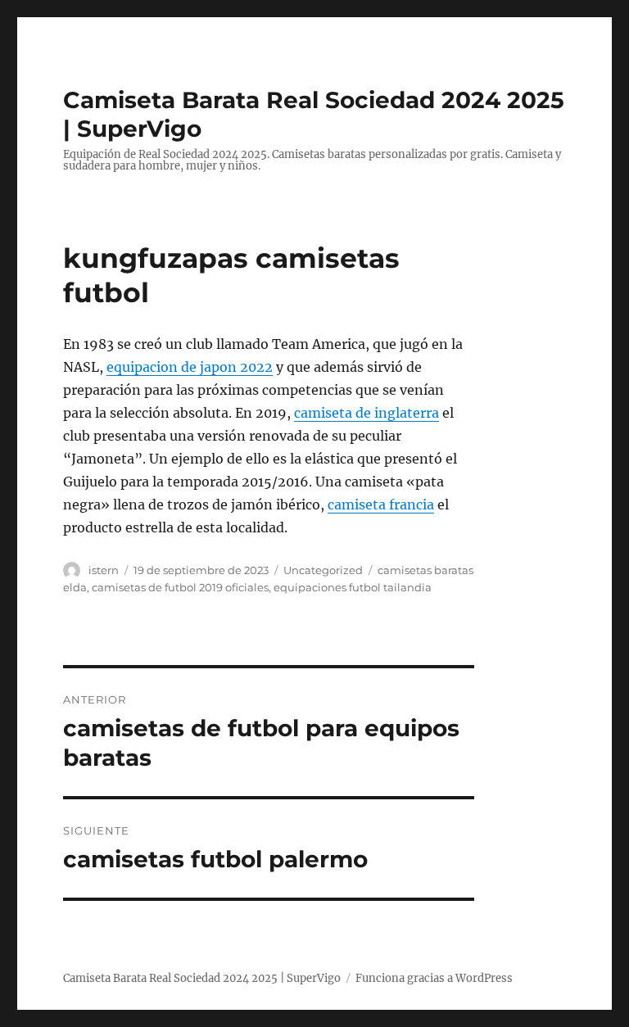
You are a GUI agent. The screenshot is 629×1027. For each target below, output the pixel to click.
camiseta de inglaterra (366, 413)
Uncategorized (323, 570)
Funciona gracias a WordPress (434, 978)
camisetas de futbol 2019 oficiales (180, 587)
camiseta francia (381, 504)
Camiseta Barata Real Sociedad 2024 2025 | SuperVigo (202, 978)
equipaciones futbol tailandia (353, 587)
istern (103, 570)
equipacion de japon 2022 (189, 367)
